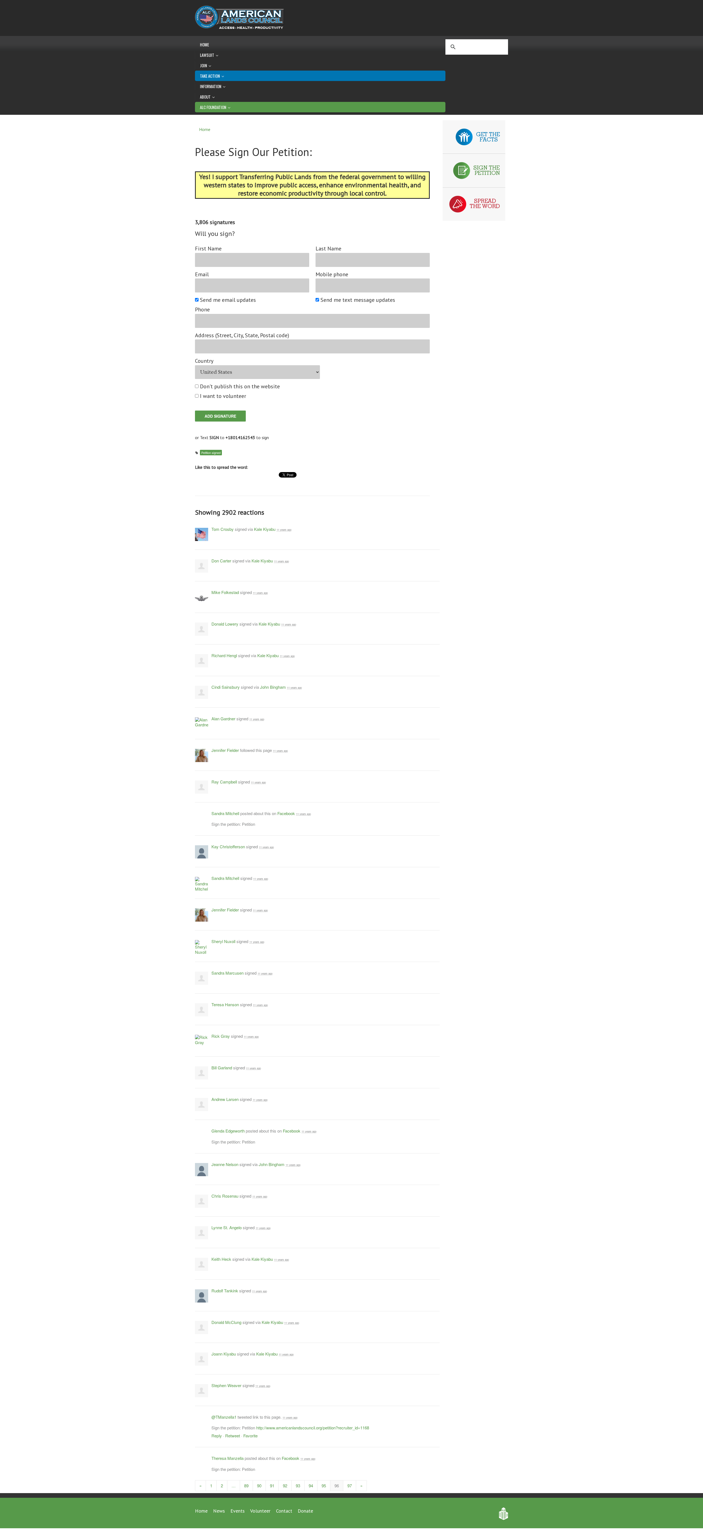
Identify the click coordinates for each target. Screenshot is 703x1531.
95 (324, 1485)
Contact (284, 1511)
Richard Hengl (224, 655)
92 (285, 1485)
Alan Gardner (223, 718)
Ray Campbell (224, 782)
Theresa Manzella (227, 1458)
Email (202, 274)
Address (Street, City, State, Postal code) (242, 335)
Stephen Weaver (226, 1385)
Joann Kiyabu (223, 1354)
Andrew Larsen (225, 1099)
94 (311, 1485)
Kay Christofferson (228, 846)
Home (204, 44)
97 (349, 1485)
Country (204, 361)
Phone (202, 309)
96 (336, 1485)
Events (237, 1511)
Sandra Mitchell (225, 813)
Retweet (232, 1435)
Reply (216, 1435)
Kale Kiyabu (264, 529)
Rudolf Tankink (224, 1290)
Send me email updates (228, 300)
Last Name (328, 248)
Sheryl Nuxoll (223, 941)
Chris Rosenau (224, 1196)
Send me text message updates (358, 300)
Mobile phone (332, 274)
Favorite (250, 1435)
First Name (208, 248)
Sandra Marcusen (227, 973)
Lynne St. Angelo (226, 1227)
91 (272, 1485)
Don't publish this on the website (240, 386)
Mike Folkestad (225, 592)
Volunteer (260, 1511)
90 (259, 1485)
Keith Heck (221, 1259)
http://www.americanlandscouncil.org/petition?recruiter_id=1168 (312, 1427)
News (219, 1511)
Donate (305, 1511)
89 (246, 1485)
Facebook (286, 813)
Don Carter (221, 561)
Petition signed (211, 452)
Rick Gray (220, 1036)
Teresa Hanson (225, 1004)
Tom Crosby (222, 529)
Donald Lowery (224, 624)
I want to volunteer (223, 396)
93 (298, 1485)
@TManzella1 (223, 1417)
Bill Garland (221, 1067)
